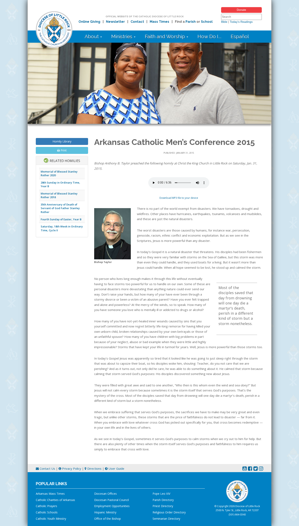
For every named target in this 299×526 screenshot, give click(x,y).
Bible (224, 21)
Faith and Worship (165, 36)
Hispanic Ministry (105, 512)
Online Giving (89, 22)
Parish (191, 22)
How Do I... (209, 36)
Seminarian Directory (166, 519)
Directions (93, 468)
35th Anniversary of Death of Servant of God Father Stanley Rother (60, 208)
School (207, 22)
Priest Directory (163, 506)
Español (240, 36)
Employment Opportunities (112, 506)
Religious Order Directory (169, 512)
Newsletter (115, 22)
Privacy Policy (71, 468)
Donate (241, 9)
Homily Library (61, 141)
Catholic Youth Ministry (51, 519)
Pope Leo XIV (161, 494)
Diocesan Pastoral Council (111, 500)
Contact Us (47, 468)
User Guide (116, 468)
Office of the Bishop (107, 519)
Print (63, 150)
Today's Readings (241, 21)
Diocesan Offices (105, 494)
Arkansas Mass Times (50, 494)
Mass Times (159, 22)
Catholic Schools (47, 512)
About (92, 36)
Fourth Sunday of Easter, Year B (61, 219)
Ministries (122, 36)
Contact (137, 22)
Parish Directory (163, 500)
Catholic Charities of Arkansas (55, 500)
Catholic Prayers (46, 506)
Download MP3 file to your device (178, 198)
